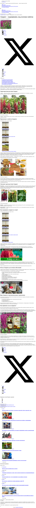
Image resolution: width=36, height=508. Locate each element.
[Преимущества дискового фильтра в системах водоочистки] (7, 438)
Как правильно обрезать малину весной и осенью (7, 406)
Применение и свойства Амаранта (7, 80)
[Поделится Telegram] (2, 401)
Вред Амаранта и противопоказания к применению (10, 83)
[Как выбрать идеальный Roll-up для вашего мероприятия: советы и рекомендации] (7, 428)
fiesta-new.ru (21, 507)
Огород (4, 14)
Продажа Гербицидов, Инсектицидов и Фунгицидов (10, 6)
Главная (4, 4)
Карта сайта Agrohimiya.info (6, 5)
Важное (3, 475)
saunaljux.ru (17, 507)
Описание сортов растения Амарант (7, 81)
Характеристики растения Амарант (7, 79)
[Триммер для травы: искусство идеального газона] (7, 448)
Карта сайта (4, 1)
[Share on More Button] (3, 70)
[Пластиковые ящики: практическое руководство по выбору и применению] (7, 418)
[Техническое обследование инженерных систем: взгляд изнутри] (7, 458)
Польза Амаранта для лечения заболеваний (8, 82)
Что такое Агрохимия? (5, 12)
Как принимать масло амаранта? (7, 84)
